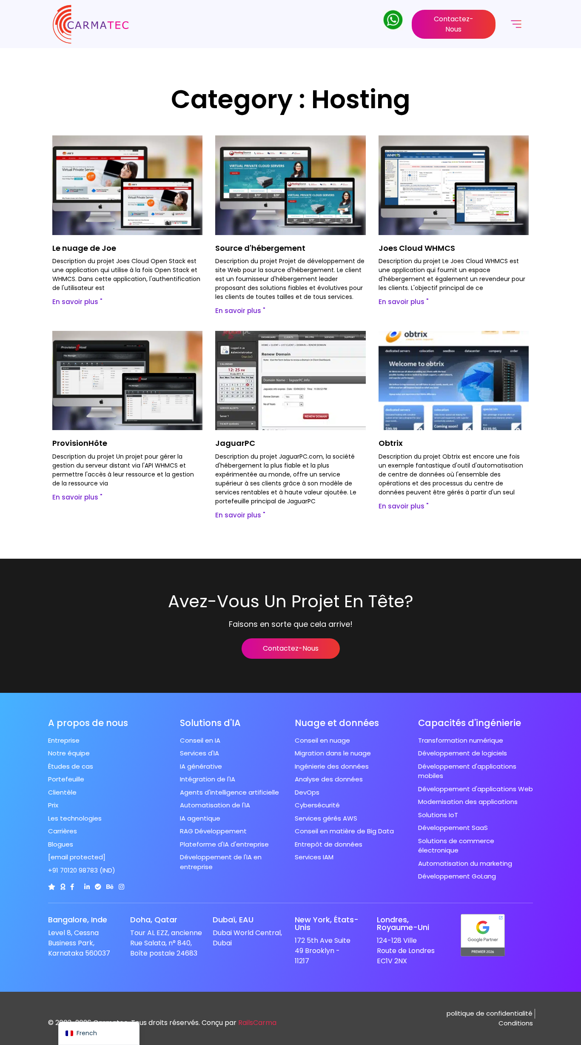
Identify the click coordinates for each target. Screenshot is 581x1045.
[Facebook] (72, 887)
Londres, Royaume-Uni (403, 923)
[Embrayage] (51, 887)
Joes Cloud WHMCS (417, 248)
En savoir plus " (77, 301)
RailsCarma (257, 1023)
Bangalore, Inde (77, 919)
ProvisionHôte (79, 443)
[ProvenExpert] (98, 887)
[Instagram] (121, 887)
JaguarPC (235, 443)
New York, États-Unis (327, 923)
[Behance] (110, 887)
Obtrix (391, 443)
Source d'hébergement (260, 248)
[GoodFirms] (62, 887)
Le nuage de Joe (84, 248)
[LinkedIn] (87, 887)
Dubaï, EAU (233, 919)
